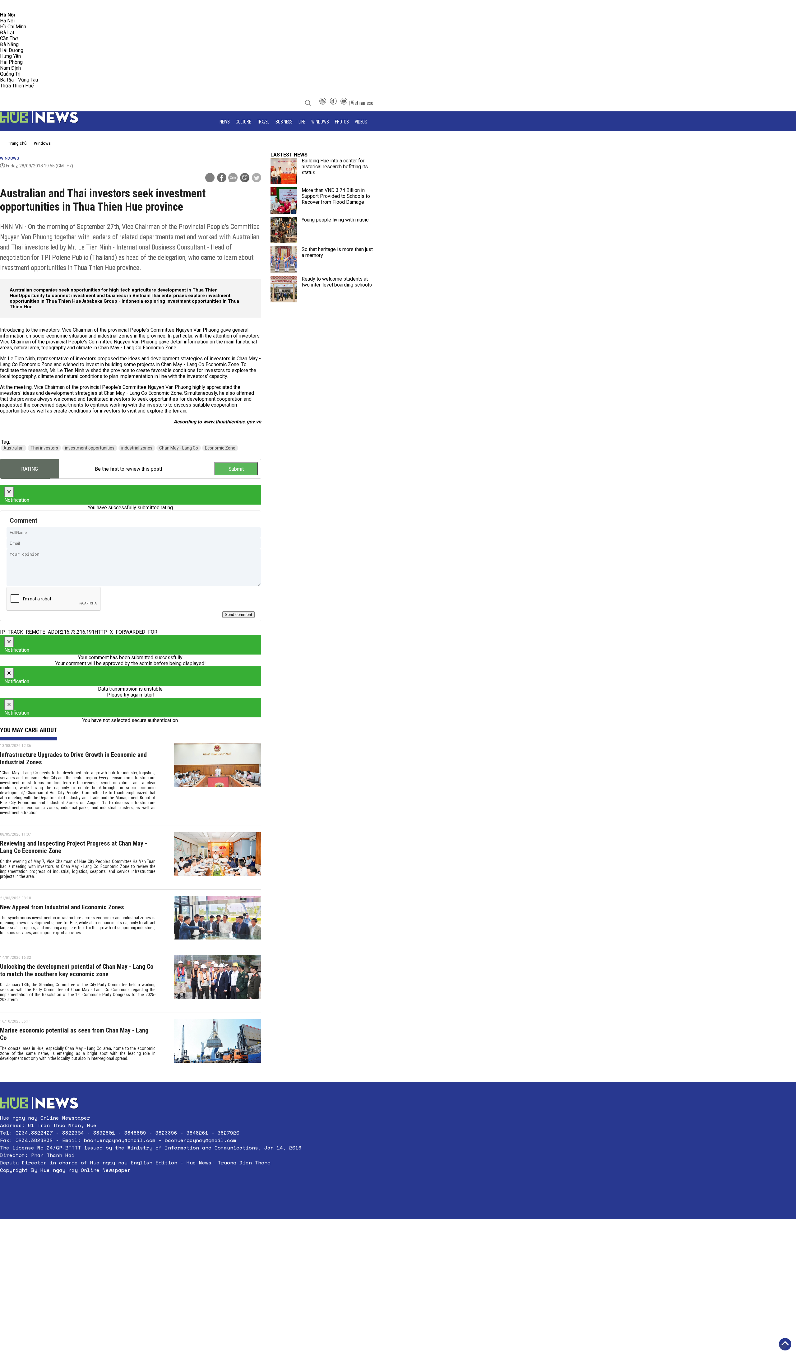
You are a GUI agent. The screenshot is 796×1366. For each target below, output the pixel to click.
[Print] (210, 177)
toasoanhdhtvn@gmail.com (55, 6)
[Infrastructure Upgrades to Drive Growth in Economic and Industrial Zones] (217, 781)
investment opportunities (89, 447)
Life (301, 121)
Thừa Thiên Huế (17, 86)
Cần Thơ (9, 38)
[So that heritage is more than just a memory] (284, 259)
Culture (243, 121)
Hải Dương (11, 50)
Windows (320, 121)
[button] (151, 1185)
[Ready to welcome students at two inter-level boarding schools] (284, 289)
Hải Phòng (11, 62)
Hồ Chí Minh (13, 27)
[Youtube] (344, 102)
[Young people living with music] (284, 230)
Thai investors (44, 447)
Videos (361, 121)
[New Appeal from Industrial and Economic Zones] (217, 919)
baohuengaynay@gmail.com (119, 1140)
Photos (342, 121)
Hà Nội (7, 21)
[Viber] (244, 178)
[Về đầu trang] (785, 1344)
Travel (263, 121)
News (224, 121)
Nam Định (10, 68)
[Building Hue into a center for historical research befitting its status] (284, 171)
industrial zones (136, 447)
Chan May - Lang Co (178, 447)
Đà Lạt (7, 32)
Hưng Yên (10, 56)
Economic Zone (220, 447)
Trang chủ (17, 143)
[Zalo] (233, 178)
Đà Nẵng (9, 44)
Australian (13, 447)
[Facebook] (333, 102)
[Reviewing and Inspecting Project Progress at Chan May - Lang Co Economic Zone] (217, 857)
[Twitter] (256, 178)
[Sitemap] (322, 102)
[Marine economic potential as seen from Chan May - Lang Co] (217, 1042)
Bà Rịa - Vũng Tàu (19, 80)
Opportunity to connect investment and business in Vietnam (84, 295)
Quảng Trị (10, 74)
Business (283, 121)
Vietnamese (362, 102)
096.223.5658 (13, 6)
